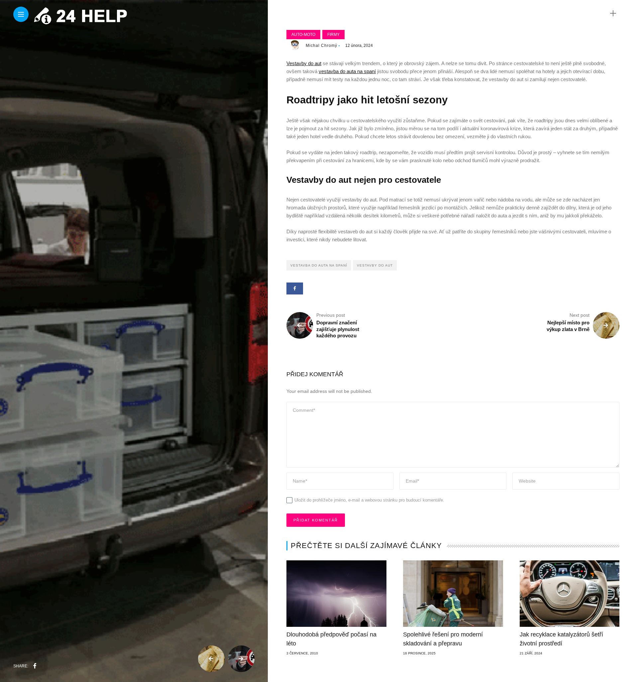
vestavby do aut (375, 265)
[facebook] (35, 666)
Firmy (333, 34)
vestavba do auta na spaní (347, 71)
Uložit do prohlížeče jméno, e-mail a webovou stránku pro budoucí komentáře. (369, 500)
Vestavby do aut (303, 63)
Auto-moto (303, 34)
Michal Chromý (321, 45)
